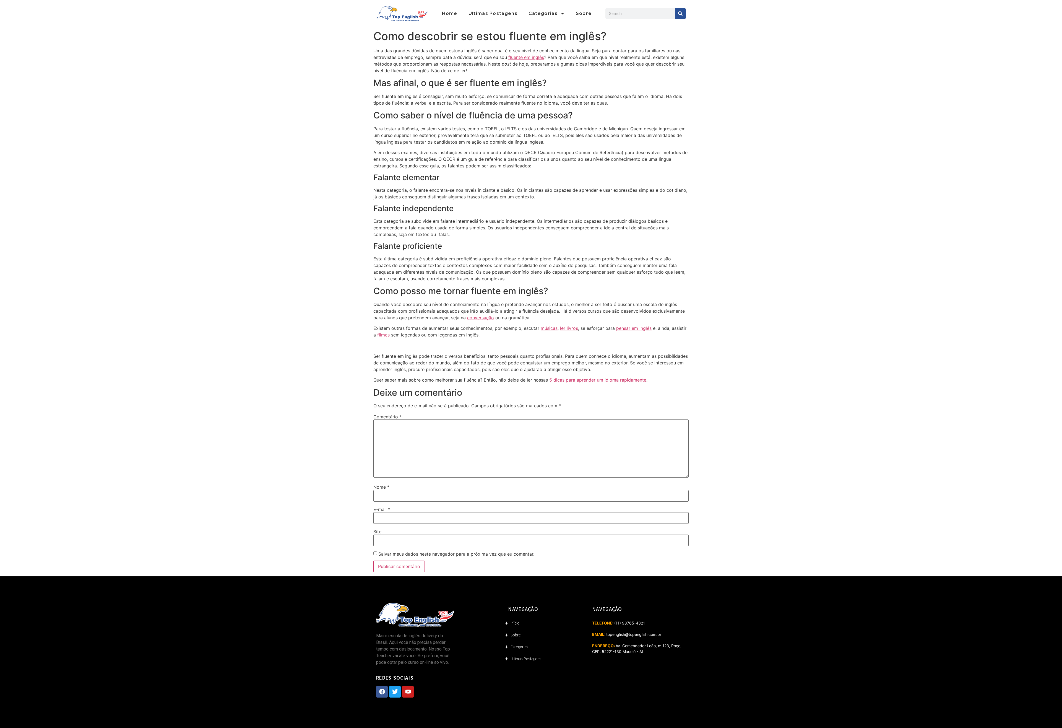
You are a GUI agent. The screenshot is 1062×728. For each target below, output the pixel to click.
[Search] (680, 13)
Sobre (584, 13)
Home (449, 13)
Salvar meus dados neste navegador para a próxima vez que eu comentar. (456, 554)
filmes (383, 335)
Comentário (387, 416)
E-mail (381, 509)
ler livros (569, 328)
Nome (381, 487)
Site (377, 531)
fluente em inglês (526, 57)
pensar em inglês (634, 328)
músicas (549, 328)
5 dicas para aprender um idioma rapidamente (597, 380)
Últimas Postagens (492, 13)
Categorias (543, 13)
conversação (480, 317)
